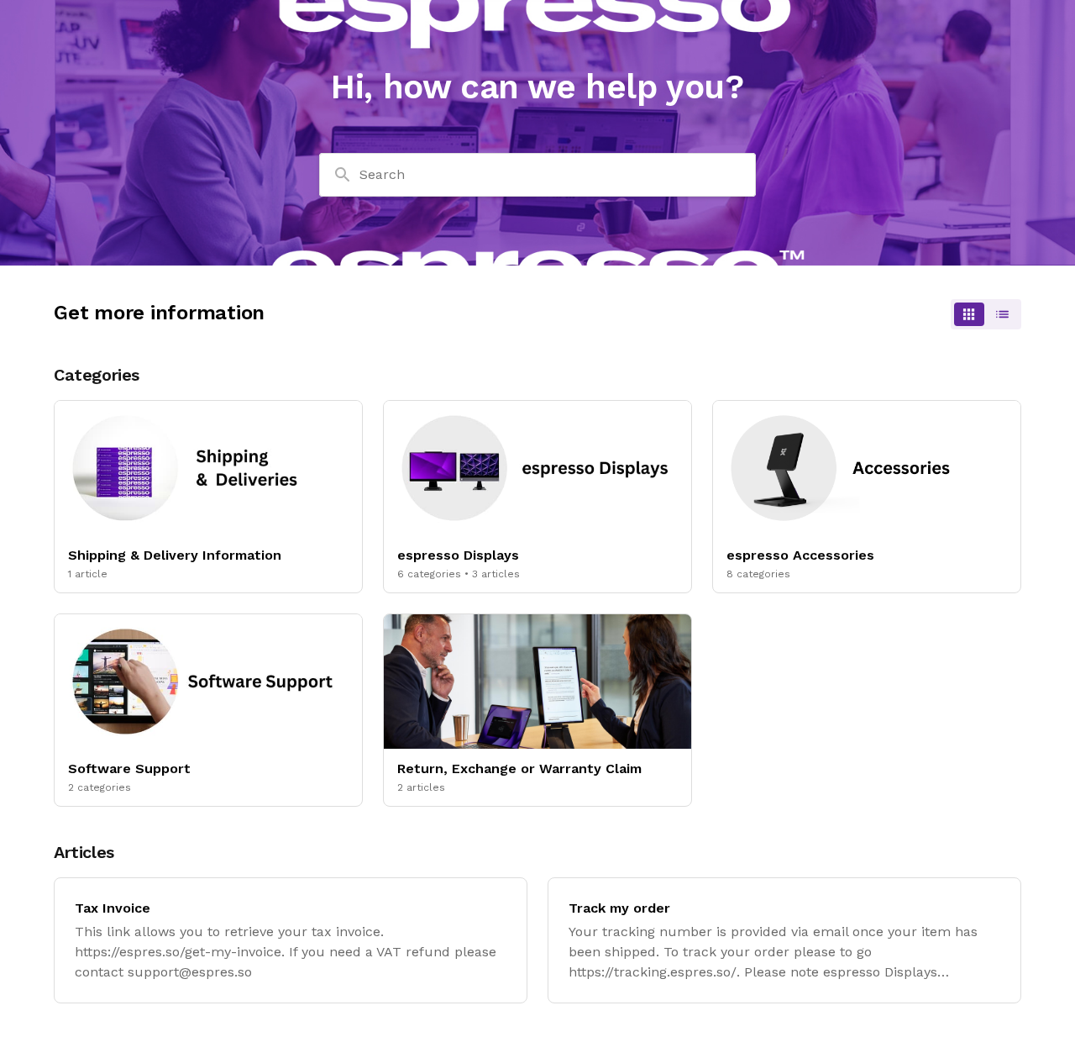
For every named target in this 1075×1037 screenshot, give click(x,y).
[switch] (986, 314)
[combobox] (537, 175)
